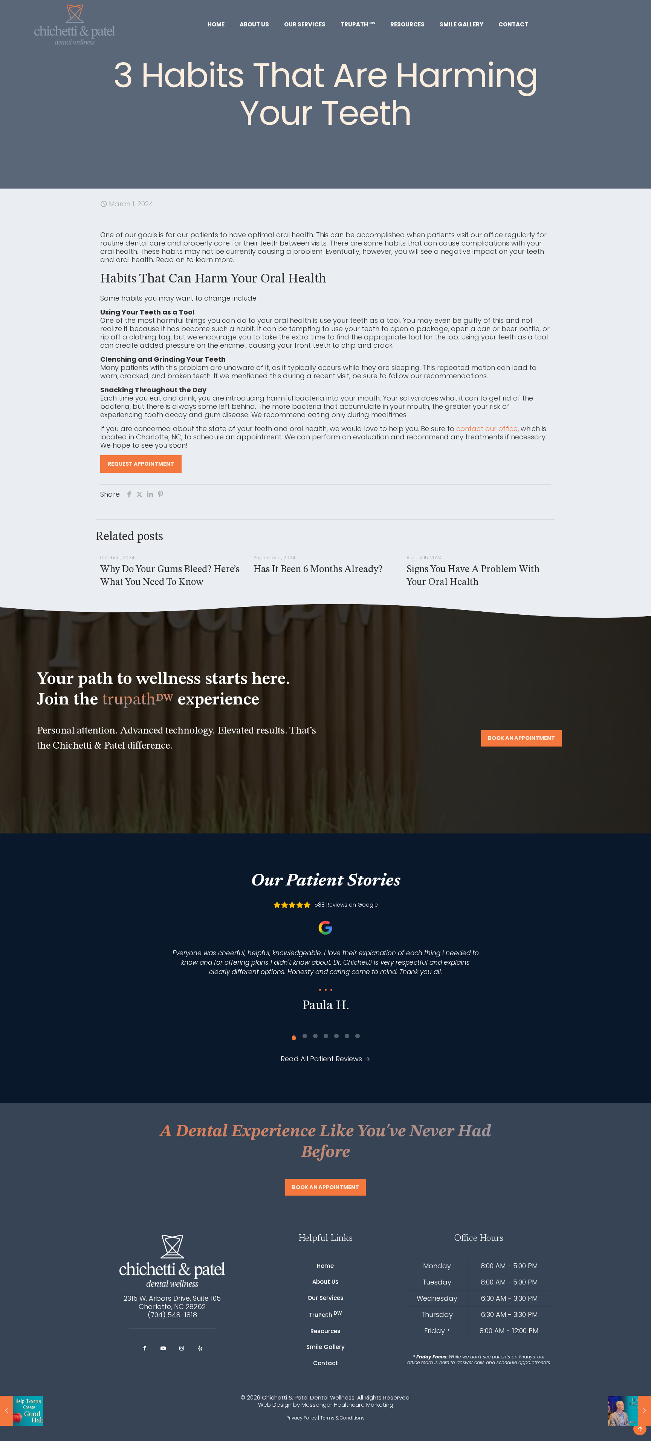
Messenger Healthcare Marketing (347, 1405)
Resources (325, 1331)
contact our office (487, 428)
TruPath (325, 1314)
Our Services (325, 1298)
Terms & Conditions (342, 1418)
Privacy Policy (301, 1418)
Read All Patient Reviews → (325, 1058)
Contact (325, 1363)
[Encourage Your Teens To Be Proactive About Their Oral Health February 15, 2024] (21, 1411)
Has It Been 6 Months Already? (318, 569)
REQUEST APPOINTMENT (141, 464)
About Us (325, 1282)
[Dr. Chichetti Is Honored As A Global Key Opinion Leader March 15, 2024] (629, 1411)
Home (325, 1266)
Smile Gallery (325, 1347)
